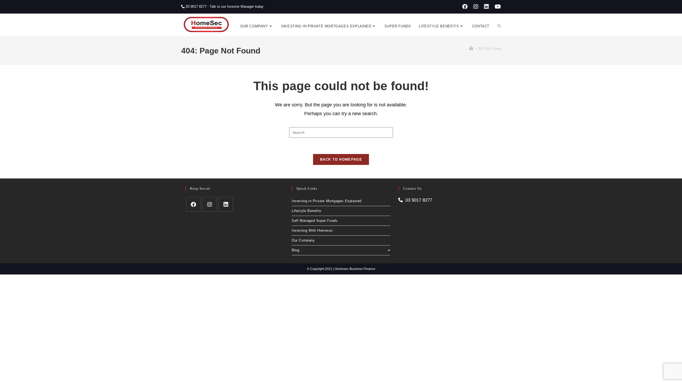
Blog (295, 250)
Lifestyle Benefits (307, 211)
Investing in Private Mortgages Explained (327, 201)
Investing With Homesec (312, 230)
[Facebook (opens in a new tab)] (465, 6)
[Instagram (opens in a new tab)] (476, 6)
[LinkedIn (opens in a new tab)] (486, 6)
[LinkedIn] (225, 204)
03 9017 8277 (195, 7)
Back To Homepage (341, 159)
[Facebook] (193, 204)
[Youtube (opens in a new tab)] (497, 6)
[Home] (471, 49)
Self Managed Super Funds (315, 221)
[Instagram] (209, 204)
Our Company (303, 240)
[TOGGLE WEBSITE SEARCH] (499, 26)
